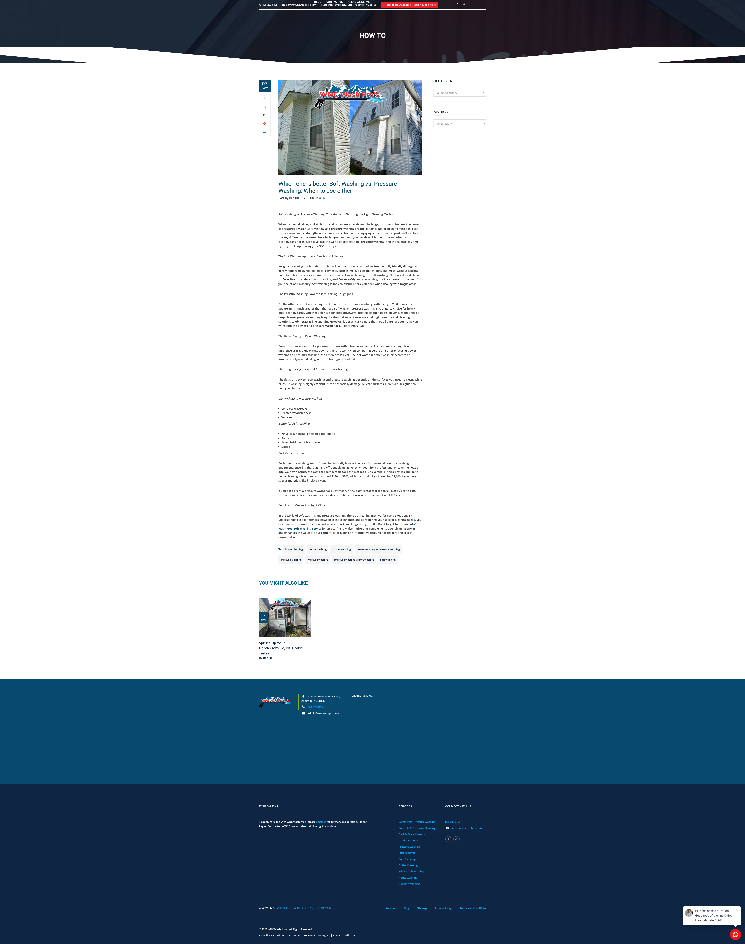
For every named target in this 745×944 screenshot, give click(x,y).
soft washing (388, 559)
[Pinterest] (264, 123)
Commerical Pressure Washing (417, 822)
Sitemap (422, 908)
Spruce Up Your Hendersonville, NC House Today (281, 648)
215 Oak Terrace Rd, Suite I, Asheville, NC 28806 (305, 908)
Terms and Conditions (473, 908)
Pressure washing (317, 559)
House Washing (408, 877)
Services (390, 908)
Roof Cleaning (407, 859)
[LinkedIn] (264, 132)
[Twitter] (265, 106)
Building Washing (409, 884)
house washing (318, 549)
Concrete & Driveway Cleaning (417, 828)
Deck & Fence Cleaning (412, 834)
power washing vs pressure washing (378, 549)
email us (321, 822)
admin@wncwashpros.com (467, 828)
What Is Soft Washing (411, 871)
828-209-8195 (315, 707)
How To (320, 198)
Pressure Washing (409, 846)
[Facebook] (265, 98)
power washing (341, 549)
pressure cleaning (290, 559)
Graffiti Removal (408, 840)
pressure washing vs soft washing (354, 559)
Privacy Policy (443, 908)
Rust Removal (407, 853)
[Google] (265, 115)
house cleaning (294, 549)
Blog (406, 908)
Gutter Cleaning (408, 865)
